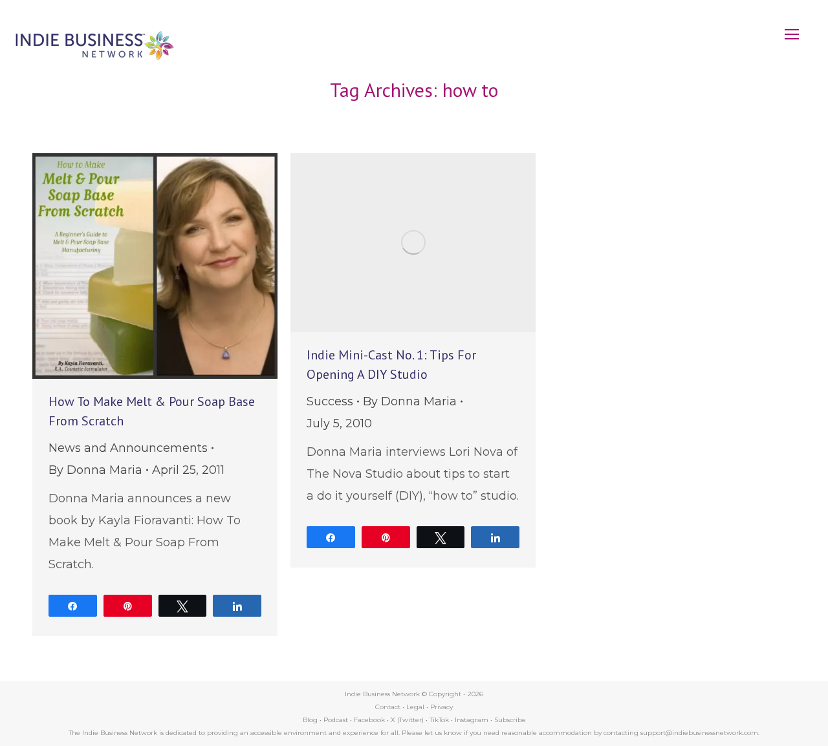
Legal (415, 707)
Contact (387, 707)
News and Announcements (128, 448)
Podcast (335, 720)
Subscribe (510, 720)
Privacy (441, 707)
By (95, 470)
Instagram (471, 720)
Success (330, 401)
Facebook (369, 720)
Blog (310, 720)
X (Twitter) (408, 720)
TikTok (439, 720)
